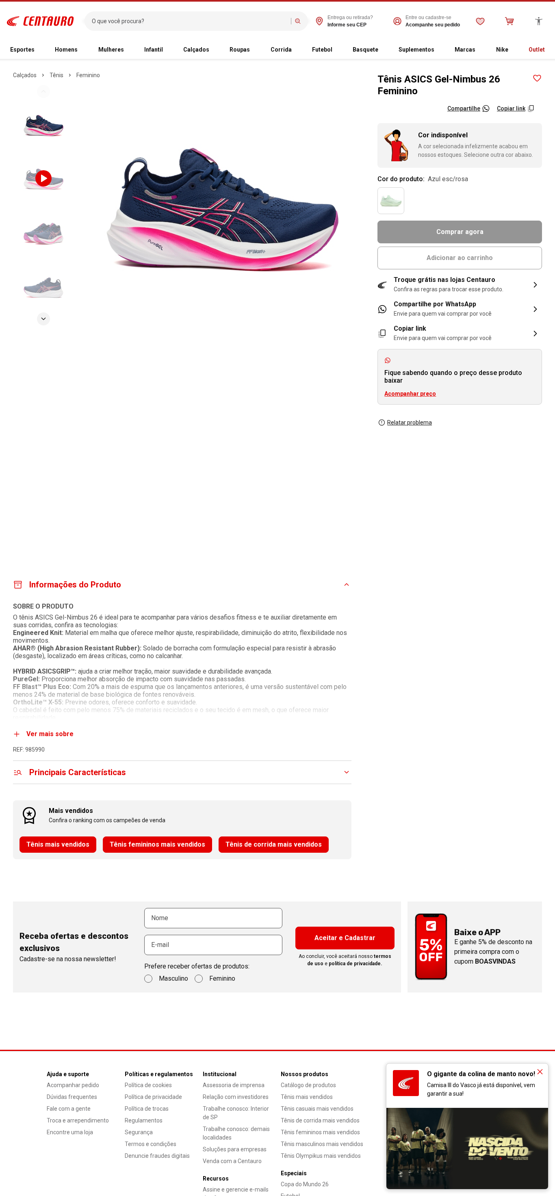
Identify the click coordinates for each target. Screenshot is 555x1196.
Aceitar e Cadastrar (344, 938)
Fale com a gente (69, 1108)
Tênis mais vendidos (57, 844)
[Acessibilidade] (538, 21)
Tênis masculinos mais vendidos (322, 1144)
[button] (459, 285)
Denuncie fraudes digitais (157, 1156)
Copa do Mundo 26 (305, 1184)
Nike (502, 49)
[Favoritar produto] (537, 78)
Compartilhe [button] (463, 108)
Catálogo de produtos (308, 1085)
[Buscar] (298, 21)
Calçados (196, 49)
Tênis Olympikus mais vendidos (321, 1156)
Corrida (281, 49)
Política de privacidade (153, 1097)
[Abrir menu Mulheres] (127, 50)
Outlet (537, 49)
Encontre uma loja (70, 1132)
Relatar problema (409, 422)
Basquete (365, 49)
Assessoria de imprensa (233, 1085)
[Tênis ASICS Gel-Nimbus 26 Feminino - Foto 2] (43, 124)
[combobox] (189, 21)
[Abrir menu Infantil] (166, 50)
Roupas (240, 49)
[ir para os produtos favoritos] (480, 21)
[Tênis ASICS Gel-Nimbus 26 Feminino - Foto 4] (43, 285)
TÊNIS (56, 75)
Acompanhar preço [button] (410, 393)
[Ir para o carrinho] (509, 21)
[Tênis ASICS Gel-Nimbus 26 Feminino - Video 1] (43, 178)
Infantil (153, 49)
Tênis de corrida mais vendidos (273, 844)
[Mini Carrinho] (509, 21)
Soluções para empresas (235, 1149)
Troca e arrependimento (78, 1120)
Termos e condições (150, 1144)
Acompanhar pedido (73, 1085)
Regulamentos (144, 1120)
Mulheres (111, 49)
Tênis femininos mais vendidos (157, 844)
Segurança (139, 1132)
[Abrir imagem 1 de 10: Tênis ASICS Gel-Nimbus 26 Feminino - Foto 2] (222, 205)
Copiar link (511, 108)
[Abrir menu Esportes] (38, 50)
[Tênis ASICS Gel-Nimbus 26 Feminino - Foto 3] (43, 232)
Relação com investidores (236, 1097)
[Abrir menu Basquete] (381, 50)
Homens (66, 49)
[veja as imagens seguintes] (43, 318)
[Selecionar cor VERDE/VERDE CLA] (390, 200)
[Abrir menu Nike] (511, 50)
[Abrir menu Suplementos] (437, 50)
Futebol (322, 49)
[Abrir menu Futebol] (335, 50)
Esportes (22, 49)
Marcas (465, 49)
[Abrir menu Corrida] (295, 50)
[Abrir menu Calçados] (212, 50)
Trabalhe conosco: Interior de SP (236, 1112)
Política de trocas (147, 1108)
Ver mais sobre (50, 734)
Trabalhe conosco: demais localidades (236, 1133)
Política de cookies (148, 1085)
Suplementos (416, 49)
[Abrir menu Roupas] (253, 50)
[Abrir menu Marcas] (478, 50)
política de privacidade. (355, 963)
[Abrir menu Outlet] (548, 50)
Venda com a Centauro (232, 1161)
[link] (459, 309)
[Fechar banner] (540, 1071)
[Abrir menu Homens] (81, 50)
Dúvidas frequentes (72, 1097)
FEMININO (88, 75)
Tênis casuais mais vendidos (317, 1108)
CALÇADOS (25, 75)
